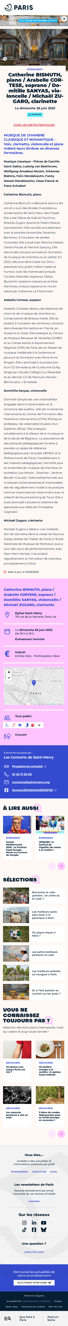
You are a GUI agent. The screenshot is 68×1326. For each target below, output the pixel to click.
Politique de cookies (33, 1306)
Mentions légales (34, 1295)
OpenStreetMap (50, 704)
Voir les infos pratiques (34, 125)
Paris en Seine (53, 1319)
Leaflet (34, 704)
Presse (58, 1301)
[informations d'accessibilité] (23, 725)
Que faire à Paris (27, 1319)
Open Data (12, 1306)
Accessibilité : (28, 1301)
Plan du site (55, 1306)
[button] (34, 683)
